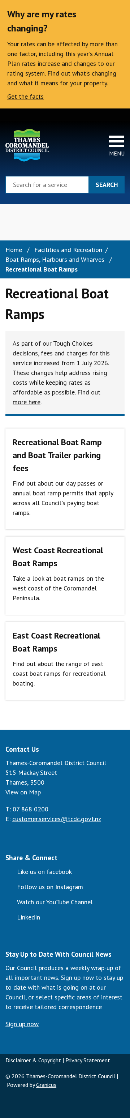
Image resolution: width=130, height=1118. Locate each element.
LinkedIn (28, 917)
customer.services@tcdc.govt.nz (56, 819)
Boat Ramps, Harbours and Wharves (55, 259)
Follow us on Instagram (50, 887)
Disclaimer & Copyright (33, 1060)
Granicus (46, 1084)
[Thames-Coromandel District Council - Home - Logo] (27, 145)
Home (13, 250)
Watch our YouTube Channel (55, 902)
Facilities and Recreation (68, 250)
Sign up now (22, 1024)
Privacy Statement (87, 1060)
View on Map (23, 792)
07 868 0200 (30, 809)
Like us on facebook (44, 871)
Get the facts (25, 96)
